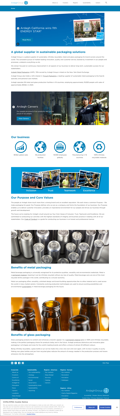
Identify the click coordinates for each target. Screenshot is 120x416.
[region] (60, 407)
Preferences (78, 407)
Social (30, 380)
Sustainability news (34, 385)
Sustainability (87, 2)
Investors (65, 2)
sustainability (27, 287)
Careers (98, 2)
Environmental (33, 377)
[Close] (117, 407)
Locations (15, 393)
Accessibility (87, 395)
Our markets (49, 372)
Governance (32, 382)
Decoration (65, 375)
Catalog (47, 380)
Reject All (92, 407)
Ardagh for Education (15, 384)
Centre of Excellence (15, 379)
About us (15, 372)
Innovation (64, 377)
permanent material (19, 275)
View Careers (24, 118)
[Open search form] (106, 3)
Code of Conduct (30, 219)
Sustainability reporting (33, 389)
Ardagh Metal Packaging (20, 72)
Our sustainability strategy (34, 373)
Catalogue (64, 380)
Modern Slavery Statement (101, 395)
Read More (26, 40)
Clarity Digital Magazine (69, 393)
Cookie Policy (86, 398)
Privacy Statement (97, 398)
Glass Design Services (16, 397)
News (14, 388)
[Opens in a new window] (12, 363)
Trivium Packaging (50, 76)
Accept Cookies (105, 407)
